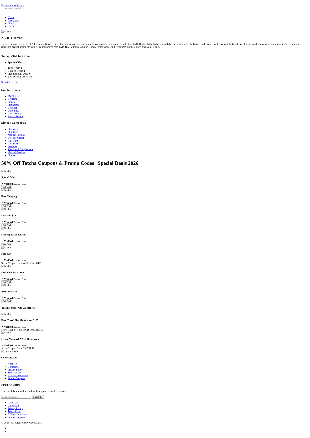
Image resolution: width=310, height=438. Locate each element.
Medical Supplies (16, 134)
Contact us (13, 366)
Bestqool (12, 107)
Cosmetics (13, 143)
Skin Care (13, 132)
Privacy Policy (15, 369)
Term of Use (14, 411)
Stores (11, 23)
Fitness (11, 155)
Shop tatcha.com (9, 82)
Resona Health (15, 116)
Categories (13, 20)
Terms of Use (14, 372)
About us (12, 363)
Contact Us (13, 405)
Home (11, 17)
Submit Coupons (16, 378)
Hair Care (13, 140)
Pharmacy (13, 129)
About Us (13, 402)
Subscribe (37, 397)
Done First (13, 110)
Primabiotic (13, 104)
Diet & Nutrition (16, 137)
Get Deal (7, 187)
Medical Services (16, 152)
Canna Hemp (14, 113)
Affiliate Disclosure (18, 375)
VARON (12, 99)
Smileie (11, 102)
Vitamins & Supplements (20, 149)
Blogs (11, 26)
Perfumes (12, 146)
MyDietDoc (14, 96)
